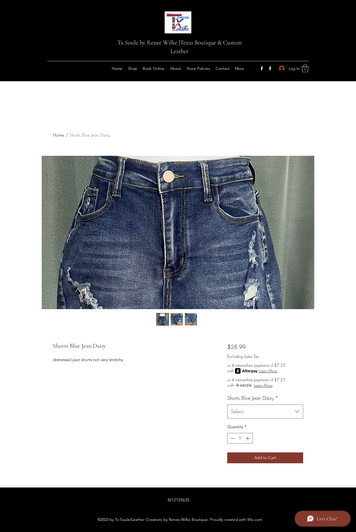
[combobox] (265, 411)
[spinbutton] (239, 438)
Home (58, 135)
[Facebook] (261, 68)
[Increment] (248, 438)
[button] (305, 68)
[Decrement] (232, 438)
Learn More (268, 370)
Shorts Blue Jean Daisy (252, 398)
